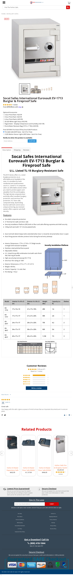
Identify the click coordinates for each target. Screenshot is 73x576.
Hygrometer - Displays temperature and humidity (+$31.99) (24, 124)
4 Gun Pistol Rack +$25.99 (13, 117)
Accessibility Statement (20, 525)
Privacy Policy (53, 525)
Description (6, 150)
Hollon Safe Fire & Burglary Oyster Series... (60, 466)
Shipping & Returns (53, 516)
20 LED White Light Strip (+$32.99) (16, 122)
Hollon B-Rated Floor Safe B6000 (28, 469)
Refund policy (20, 522)
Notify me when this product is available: (17, 138)
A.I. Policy (20, 528)
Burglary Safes (12, 14)
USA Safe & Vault (12, 572)
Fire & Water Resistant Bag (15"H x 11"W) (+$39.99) (21, 126)
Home (3, 14)
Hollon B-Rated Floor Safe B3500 (44, 469)
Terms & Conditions (20, 519)
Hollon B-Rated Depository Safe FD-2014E (12, 469)
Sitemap (53, 522)
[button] (7, 105)
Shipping (17, 150)
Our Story (20, 513)
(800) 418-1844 (37, 543)
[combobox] (36, 7)
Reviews (26, 150)
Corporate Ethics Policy (20, 531)
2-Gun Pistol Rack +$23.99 (13, 115)
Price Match (19, 516)
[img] (5, 400)
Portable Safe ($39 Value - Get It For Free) (18, 132)
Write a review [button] (36, 388)
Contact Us (53, 513)
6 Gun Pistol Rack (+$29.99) (14, 119)
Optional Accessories (10, 112)
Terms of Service (53, 519)
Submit (52, 504)
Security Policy (53, 528)
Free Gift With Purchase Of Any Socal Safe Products (20, 130)
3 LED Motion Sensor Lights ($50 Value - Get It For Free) (23, 134)
